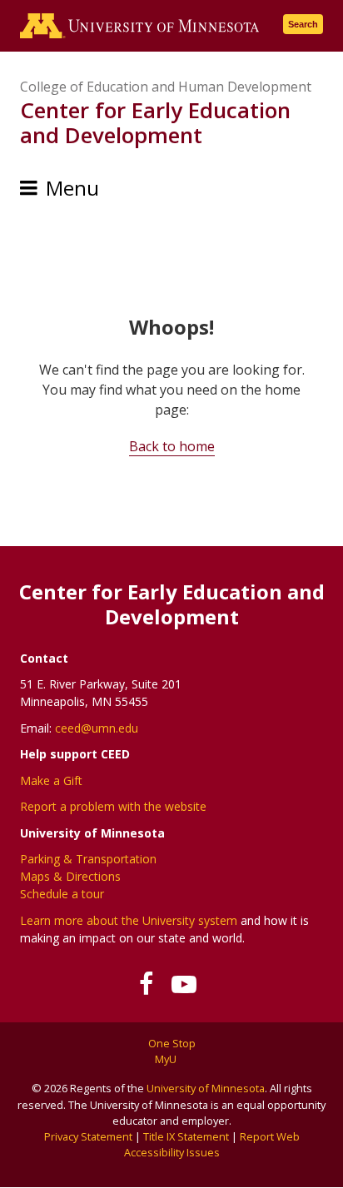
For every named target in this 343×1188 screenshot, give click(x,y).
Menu (72, 187)
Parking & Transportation (88, 859)
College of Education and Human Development (165, 86)
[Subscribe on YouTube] (183, 984)
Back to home (172, 446)
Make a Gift (51, 780)
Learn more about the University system (128, 920)
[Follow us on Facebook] (146, 984)
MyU (167, 1058)
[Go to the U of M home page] (140, 25)
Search (303, 24)
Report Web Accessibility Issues (212, 1144)
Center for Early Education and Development (155, 122)
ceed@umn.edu (96, 728)
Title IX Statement (186, 1136)
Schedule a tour (62, 894)
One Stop (172, 1043)
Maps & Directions (70, 876)
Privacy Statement (88, 1136)
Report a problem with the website (113, 806)
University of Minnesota (206, 1088)
